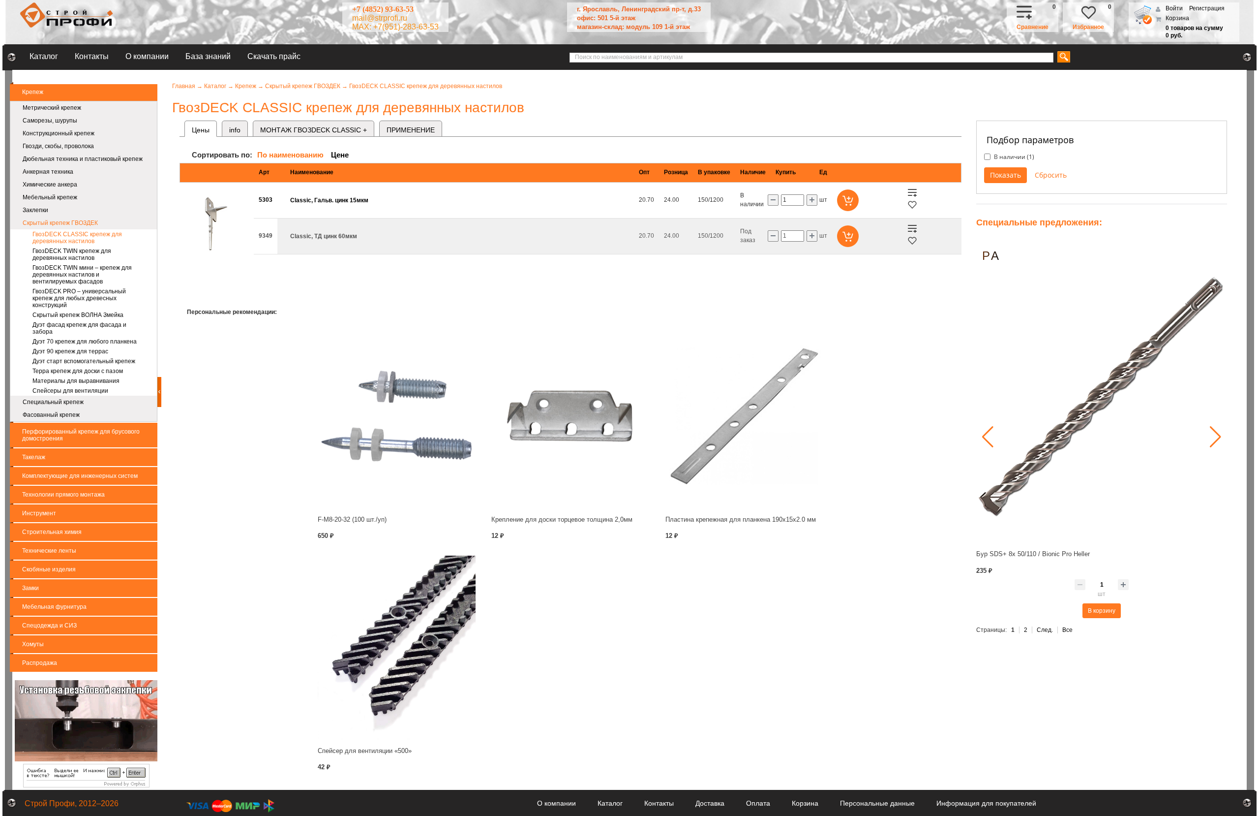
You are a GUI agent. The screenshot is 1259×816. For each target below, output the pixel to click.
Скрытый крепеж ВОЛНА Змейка (77, 315)
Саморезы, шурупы (50, 120)
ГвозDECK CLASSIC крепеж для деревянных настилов (77, 238)
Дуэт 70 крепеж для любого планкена (84, 341)
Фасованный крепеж (51, 414)
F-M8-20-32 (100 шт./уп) (352, 519)
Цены (201, 130)
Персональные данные (877, 803)
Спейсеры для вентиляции (70, 390)
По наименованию (290, 155)
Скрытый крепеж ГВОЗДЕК (60, 223)
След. (1045, 630)
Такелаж (33, 457)
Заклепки (35, 210)
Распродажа (39, 662)
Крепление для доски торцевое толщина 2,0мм (561, 519)
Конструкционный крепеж (58, 133)
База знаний (208, 56)
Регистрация (1207, 8)
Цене (340, 155)
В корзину (1101, 610)
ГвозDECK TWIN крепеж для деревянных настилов (71, 254)
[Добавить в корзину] (848, 200)
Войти (1175, 8)
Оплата (758, 803)
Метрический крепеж (52, 107)
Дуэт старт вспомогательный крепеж (83, 361)
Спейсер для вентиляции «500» (365, 750)
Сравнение (1033, 27)
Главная (183, 86)
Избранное (1088, 27)
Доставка (709, 803)
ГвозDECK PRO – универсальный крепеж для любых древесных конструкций (79, 298)
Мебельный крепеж (50, 197)
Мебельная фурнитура (54, 606)
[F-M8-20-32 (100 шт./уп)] (397, 416)
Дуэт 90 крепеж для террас (70, 351)
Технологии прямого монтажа (63, 494)
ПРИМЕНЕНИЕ (411, 130)
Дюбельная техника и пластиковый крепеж (83, 159)
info (234, 130)
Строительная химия (52, 532)
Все (1067, 630)
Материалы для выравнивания (76, 380)
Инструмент (39, 513)
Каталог (44, 56)
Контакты (92, 56)
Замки (30, 588)
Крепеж (32, 92)
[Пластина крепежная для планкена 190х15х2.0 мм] (744, 416)
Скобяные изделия (49, 569)
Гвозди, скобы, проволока (58, 146)
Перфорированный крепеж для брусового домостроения (81, 435)
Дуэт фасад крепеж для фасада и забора (79, 328)
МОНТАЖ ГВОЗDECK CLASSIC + (313, 130)
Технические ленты (49, 550)
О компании (147, 56)
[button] (987, 437)
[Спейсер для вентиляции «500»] (397, 647)
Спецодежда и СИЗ (49, 625)
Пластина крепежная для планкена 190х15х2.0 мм (740, 519)
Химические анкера (50, 184)
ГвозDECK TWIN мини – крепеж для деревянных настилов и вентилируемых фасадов (82, 274)
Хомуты (33, 644)
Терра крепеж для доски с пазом (77, 371)
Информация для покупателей (986, 803)
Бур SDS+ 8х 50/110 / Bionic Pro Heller (1033, 554)
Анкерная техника (48, 171)
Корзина (1177, 18)
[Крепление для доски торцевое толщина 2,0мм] (570, 416)
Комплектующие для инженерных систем (80, 475)
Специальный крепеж (53, 402)
